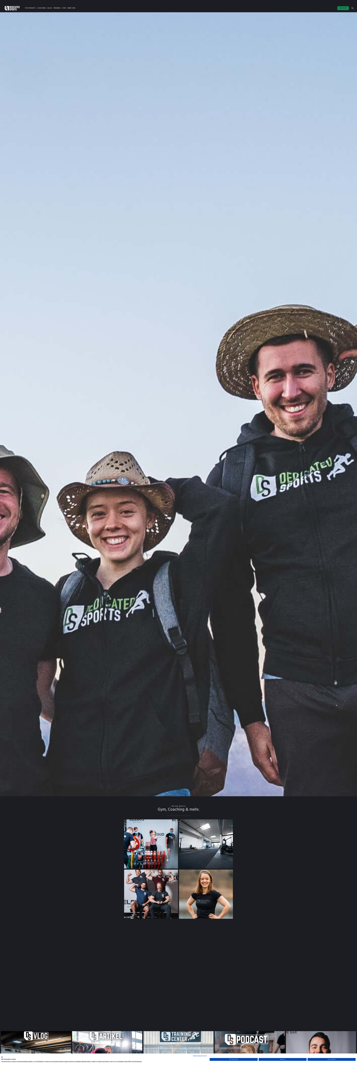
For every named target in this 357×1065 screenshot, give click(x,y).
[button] (50, 8)
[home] (12, 8)
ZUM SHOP (343, 8)
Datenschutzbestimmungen (200, 1056)
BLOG (50, 8)
